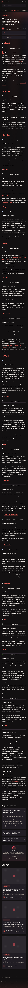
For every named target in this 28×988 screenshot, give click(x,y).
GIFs (20, 61)
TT (10, 986)
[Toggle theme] (25, 2)
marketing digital (16, 781)
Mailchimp (7, 91)
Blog (2, 983)
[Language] (23, 2)
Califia (5, 649)
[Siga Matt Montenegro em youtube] (16, 859)
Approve (7, 583)
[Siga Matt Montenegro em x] (14, 859)
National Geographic (11, 515)
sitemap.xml (7, 977)
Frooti (6, 693)
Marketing (5, 15)
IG (2, 986)
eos (5, 619)
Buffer (5, 243)
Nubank (5, 277)
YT (7, 986)
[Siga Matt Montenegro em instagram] (12, 859)
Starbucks (7, 545)
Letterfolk (6, 314)
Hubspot (6, 43)
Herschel (6, 135)
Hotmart (7, 396)
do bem (6, 480)
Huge (5, 207)
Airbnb (5, 444)
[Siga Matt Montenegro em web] (9, 859)
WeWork (6, 356)
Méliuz (5, 169)
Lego (5, 725)
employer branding (7, 202)
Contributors (7, 983)
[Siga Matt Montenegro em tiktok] (19, 859)
